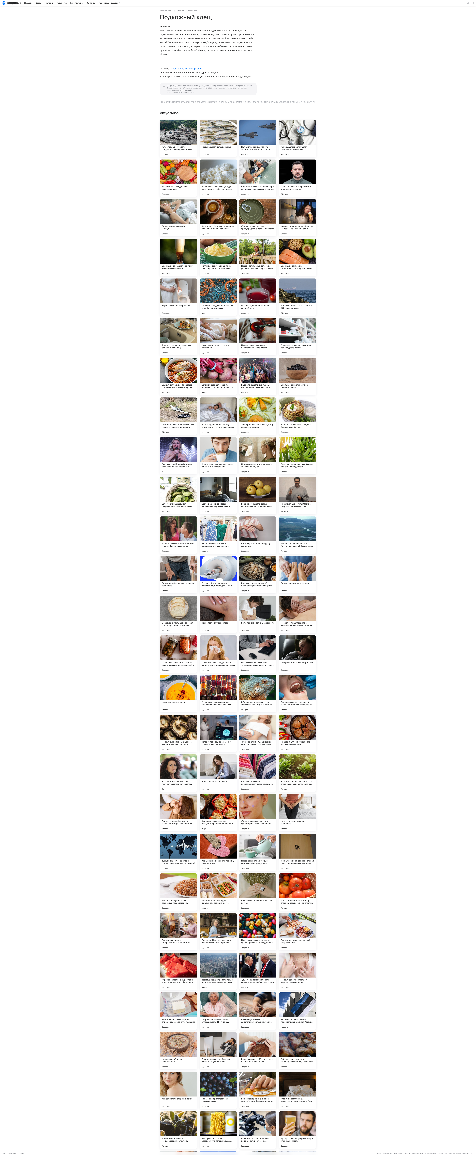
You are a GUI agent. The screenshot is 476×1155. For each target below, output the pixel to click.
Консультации (165, 11)
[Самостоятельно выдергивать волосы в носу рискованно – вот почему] (218, 654)
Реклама (21, 1153)
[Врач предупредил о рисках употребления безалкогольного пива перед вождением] (257, 1090)
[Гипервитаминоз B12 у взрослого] (297, 654)
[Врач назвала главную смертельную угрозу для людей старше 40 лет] (297, 257)
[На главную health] (13, 3)
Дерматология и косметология (186, 11)
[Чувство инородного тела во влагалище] (218, 336)
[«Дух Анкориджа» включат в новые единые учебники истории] (257, 971)
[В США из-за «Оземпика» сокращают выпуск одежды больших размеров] (218, 535)
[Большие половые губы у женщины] (178, 217)
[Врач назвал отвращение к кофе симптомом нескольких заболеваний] (218, 455)
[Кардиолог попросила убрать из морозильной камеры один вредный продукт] (297, 217)
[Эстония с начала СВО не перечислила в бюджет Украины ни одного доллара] (297, 1011)
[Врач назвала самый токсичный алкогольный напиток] (178, 257)
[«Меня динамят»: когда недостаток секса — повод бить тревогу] (297, 1090)
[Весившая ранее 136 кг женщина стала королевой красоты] (257, 1050)
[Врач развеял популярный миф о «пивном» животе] (297, 1130)
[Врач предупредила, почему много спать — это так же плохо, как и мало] (218, 416)
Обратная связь (417, 1153)
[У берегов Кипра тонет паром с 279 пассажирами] (297, 297)
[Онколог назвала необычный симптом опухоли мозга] (218, 1050)
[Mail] (3, 3)
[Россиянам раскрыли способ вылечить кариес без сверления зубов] (297, 693)
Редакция (377, 1153)
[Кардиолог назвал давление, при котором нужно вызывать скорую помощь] (257, 178)
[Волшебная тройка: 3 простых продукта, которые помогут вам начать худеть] (178, 376)
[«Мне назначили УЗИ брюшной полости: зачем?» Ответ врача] (257, 733)
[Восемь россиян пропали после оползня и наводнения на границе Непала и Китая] (218, 971)
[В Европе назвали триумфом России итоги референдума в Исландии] (257, 376)
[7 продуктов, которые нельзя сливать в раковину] (178, 336)
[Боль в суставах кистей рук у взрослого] (257, 535)
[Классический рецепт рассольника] (178, 1050)
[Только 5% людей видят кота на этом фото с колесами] (218, 297)
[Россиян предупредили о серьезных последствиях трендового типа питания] (178, 892)
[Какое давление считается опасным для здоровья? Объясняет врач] (297, 138)
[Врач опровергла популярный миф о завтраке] (297, 931)
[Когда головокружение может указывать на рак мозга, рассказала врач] (218, 733)
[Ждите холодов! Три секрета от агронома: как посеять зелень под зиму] (297, 773)
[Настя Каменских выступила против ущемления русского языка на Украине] (178, 773)
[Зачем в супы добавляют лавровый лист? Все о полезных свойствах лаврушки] (178, 495)
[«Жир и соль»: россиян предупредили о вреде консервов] (257, 217)
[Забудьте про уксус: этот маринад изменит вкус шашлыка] (297, 1050)
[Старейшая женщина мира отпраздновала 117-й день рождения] (218, 1011)
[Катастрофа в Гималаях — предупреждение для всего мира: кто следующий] (178, 138)
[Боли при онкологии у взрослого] (257, 614)
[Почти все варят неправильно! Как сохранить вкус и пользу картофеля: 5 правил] (218, 257)
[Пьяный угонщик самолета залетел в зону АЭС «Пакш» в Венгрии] (257, 138)
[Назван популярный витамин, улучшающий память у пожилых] (257, 257)
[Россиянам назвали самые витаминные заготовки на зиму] (257, 495)
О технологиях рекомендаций (436, 1153)
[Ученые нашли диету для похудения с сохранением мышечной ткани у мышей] (218, 892)
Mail (3, 1153)
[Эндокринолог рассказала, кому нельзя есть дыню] (257, 416)
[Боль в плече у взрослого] (218, 773)
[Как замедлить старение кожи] (178, 1090)
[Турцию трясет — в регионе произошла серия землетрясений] (178, 852)
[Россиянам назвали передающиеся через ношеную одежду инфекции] (257, 773)
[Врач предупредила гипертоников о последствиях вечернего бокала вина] (178, 931)
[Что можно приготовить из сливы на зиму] (218, 1090)
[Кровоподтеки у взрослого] (218, 614)
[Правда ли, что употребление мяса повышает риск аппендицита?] (297, 733)
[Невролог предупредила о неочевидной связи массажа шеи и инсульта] (297, 614)
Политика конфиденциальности (460, 1153)
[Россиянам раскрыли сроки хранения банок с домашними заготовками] (218, 693)
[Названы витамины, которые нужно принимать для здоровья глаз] (257, 931)
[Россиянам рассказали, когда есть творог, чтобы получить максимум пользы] (218, 178)
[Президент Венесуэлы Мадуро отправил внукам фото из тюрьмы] (297, 495)
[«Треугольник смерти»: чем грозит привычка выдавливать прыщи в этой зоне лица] (257, 812)
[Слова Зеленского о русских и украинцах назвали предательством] (297, 178)
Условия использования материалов (396, 1153)
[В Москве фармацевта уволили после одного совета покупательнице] (297, 336)
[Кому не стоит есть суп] (178, 693)
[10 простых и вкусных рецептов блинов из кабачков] (297, 416)
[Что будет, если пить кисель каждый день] (257, 297)
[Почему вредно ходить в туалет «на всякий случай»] (257, 455)
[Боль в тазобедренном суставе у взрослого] (178, 574)
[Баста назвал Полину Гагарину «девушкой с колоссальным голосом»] (178, 455)
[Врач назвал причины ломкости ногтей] (257, 892)
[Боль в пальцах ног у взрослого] (297, 574)
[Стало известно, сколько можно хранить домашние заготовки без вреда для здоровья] (178, 654)
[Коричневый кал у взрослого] (178, 297)
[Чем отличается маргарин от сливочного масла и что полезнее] (178, 1011)
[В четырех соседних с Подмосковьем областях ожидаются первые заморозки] (178, 1130)
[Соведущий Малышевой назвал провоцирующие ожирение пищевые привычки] (178, 614)
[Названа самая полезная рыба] (218, 138)
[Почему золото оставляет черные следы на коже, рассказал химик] (297, 971)
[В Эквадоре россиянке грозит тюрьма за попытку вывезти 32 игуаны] (257, 693)
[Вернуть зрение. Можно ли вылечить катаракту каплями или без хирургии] (178, 812)
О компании (11, 1153)
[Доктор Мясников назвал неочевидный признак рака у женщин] (218, 495)
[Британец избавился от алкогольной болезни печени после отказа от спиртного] (257, 1011)
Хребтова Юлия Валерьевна (186, 68)
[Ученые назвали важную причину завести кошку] (218, 852)
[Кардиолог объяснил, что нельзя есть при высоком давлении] (218, 217)
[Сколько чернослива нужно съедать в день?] (297, 376)
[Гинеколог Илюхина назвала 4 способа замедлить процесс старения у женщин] (218, 931)
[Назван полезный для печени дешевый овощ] (178, 178)
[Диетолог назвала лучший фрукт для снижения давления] (297, 455)
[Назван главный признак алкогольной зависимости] (257, 336)
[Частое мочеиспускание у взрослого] (297, 812)
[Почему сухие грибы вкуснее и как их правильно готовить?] (178, 733)
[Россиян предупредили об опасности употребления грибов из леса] (257, 574)
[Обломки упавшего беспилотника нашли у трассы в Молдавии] (178, 416)
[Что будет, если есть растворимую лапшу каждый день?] (218, 1130)
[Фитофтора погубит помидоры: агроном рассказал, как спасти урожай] (297, 892)
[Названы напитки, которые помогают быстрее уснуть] (257, 852)
